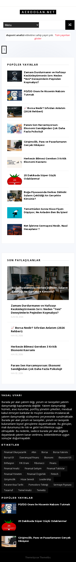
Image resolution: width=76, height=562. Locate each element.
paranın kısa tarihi (13, 484)
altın (34, 452)
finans (53, 463)
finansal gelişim (33, 468)
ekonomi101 (65, 457)
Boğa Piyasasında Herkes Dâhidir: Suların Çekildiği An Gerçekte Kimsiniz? (45, 195)
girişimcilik (9, 479)
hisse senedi (27, 479)
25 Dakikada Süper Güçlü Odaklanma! (42, 521)
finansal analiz (11, 468)
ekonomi (48, 457)
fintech (54, 474)
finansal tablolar (56, 468)
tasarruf (8, 490)
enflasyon (9, 463)
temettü (41, 490)
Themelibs (45, 557)
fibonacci (39, 463)
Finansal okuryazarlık (15, 452)
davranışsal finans (29, 457)
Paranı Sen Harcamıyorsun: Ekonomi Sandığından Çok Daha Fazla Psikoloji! (44, 128)
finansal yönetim (13, 474)
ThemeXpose (32, 557)
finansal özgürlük (36, 474)
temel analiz (25, 490)
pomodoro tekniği (38, 484)
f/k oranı (24, 463)
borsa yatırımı (60, 452)
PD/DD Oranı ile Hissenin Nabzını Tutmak (44, 504)
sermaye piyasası (62, 484)
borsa (45, 452)
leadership (45, 479)
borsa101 (9, 457)
